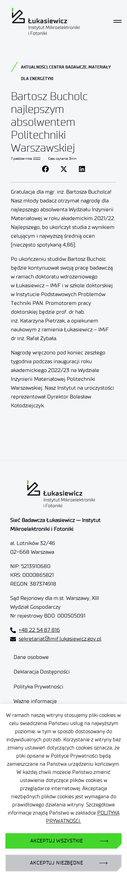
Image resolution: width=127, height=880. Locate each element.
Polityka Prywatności (38, 686)
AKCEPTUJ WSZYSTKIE (56, 841)
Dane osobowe (31, 657)
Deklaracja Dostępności (42, 671)
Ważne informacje (35, 701)
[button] (45, 169)
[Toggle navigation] (117, 21)
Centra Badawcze (68, 67)
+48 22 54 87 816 (39, 630)
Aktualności (34, 67)
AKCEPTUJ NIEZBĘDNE (56, 863)
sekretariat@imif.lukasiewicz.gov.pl (60, 638)
